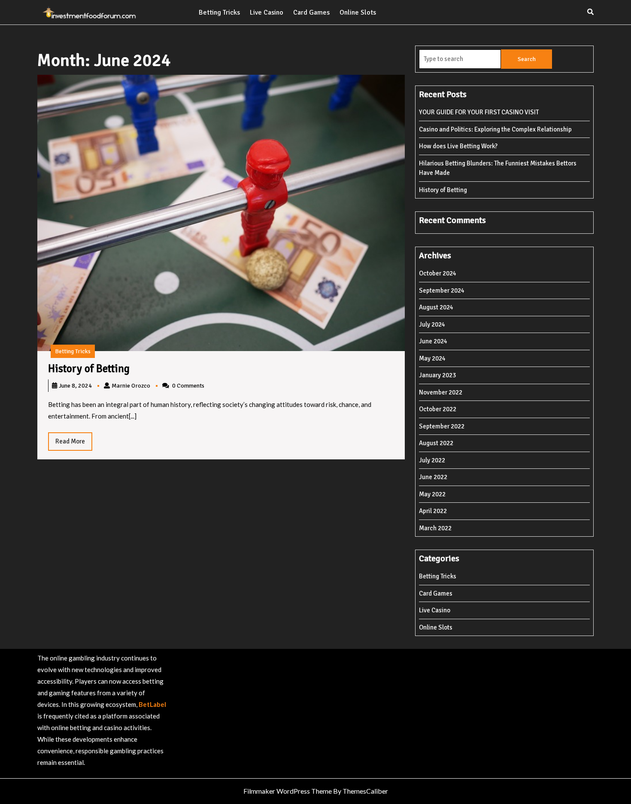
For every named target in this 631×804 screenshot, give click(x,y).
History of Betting (89, 368)
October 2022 (437, 409)
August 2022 (436, 443)
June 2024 (433, 341)
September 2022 (441, 426)
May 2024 (432, 358)
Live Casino (266, 12)
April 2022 (433, 511)
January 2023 (437, 375)
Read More (73, 444)
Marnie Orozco (131, 385)
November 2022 (440, 392)
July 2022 (432, 460)
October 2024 (437, 273)
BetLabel (152, 704)
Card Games (311, 12)
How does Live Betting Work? (458, 146)
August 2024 (436, 307)
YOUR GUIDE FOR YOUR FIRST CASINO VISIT (479, 112)
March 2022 (435, 528)
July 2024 (432, 324)
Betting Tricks (219, 12)
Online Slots (358, 12)
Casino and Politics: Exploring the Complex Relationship (495, 129)
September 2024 (441, 290)
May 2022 (432, 494)
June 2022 (433, 477)
